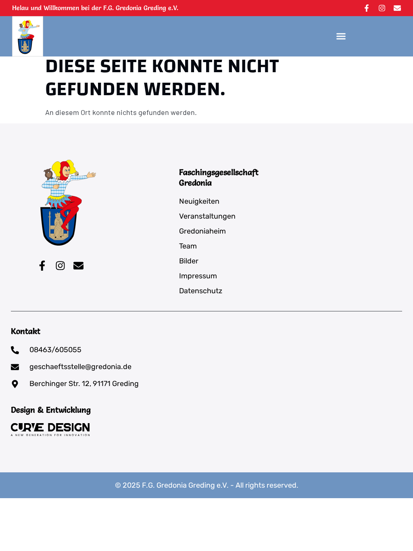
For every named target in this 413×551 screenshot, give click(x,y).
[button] (341, 36)
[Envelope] (397, 8)
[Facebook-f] (366, 8)
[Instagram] (382, 8)
